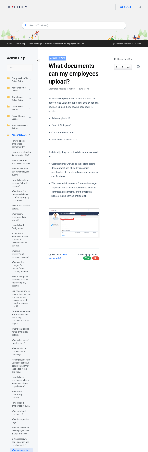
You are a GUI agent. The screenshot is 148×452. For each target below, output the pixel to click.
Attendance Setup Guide (17, 98)
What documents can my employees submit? (20, 172)
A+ (128, 67)
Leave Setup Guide (17, 108)
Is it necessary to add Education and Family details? (20, 442)
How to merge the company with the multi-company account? (20, 281)
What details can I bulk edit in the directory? (20, 351)
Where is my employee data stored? (19, 217)
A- (117, 67)
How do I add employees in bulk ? (21, 404)
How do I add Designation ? (18, 226)
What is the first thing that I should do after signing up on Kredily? (20, 196)
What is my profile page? (20, 421)
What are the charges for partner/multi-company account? (20, 267)
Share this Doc (124, 59)
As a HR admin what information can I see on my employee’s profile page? (21, 317)
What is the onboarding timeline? (17, 394)
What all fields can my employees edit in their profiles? (21, 430)
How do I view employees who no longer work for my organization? (20, 381)
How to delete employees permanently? (18, 144)
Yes (87, 258)
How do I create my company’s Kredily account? (21, 183)
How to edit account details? (21, 207)
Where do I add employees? (19, 412)
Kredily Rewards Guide (20, 127)
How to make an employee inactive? (21, 162)
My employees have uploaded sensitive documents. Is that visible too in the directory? (21, 366)
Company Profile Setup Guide (20, 79)
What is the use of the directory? (20, 341)
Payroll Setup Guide (18, 117)
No (95, 258)
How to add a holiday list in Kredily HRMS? (21, 153)
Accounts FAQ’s (19, 135)
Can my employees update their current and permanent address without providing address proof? (21, 298)
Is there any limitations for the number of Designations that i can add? (20, 239)
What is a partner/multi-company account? (20, 254)
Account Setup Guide (19, 89)
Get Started (125, 7)
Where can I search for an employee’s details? (20, 332)
